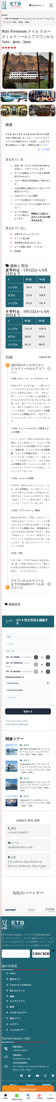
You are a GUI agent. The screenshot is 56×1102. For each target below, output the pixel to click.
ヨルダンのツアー (18, 1012)
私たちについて (17, 990)
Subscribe (41, 953)
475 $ (26, 796)
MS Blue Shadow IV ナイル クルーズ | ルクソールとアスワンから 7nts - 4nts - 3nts (35, 751)
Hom (5, 1098)
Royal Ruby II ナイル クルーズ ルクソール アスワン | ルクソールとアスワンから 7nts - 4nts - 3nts (35, 786)
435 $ (26, 760)
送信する (27, 711)
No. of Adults (19, 656)
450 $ (26, 745)
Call (28, 1098)
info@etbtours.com (21, 1059)
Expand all (44, 357)
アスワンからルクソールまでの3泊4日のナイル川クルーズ (27, 584)
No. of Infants (19, 671)
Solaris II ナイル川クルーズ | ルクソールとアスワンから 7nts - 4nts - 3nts (35, 803)
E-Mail (39, 1098)
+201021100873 (20, 1050)
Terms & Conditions (20, 985)
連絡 (12, 996)
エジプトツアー (17, 1001)
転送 (12, 1007)
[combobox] (8, 651)
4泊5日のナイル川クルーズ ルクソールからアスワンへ (28, 368)
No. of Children (18, 664)
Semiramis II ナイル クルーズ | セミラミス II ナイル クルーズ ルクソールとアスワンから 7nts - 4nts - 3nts (35, 768)
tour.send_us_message (17, 724)
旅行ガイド (15, 979)
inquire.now (28, 1089)
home (4, 15)
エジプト (14, 1024)
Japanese (37, 5)
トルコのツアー (17, 1030)
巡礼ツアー (15, 1018)
